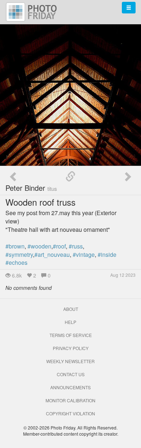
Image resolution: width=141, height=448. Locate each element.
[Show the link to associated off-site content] (70, 176)
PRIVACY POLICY (71, 348)
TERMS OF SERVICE (71, 335)
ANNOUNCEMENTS (70, 387)
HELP (70, 322)
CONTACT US (71, 374)
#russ (76, 246)
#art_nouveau (52, 254)
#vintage (84, 254)
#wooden (39, 246)
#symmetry (19, 254)
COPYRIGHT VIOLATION (70, 413)
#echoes (16, 262)
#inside (107, 254)
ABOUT (70, 309)
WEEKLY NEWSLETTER (70, 361)
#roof (59, 246)
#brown (15, 246)
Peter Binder (31, 187)
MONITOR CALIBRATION (70, 400)
